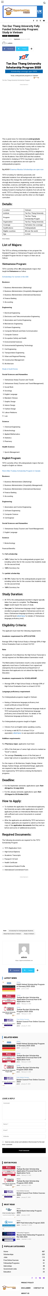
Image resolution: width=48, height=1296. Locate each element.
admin (10, 43)
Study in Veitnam (29, 933)
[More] (31, 49)
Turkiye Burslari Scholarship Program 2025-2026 (28, 1011)
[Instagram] (37, 21)
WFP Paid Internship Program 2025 (31, 1223)
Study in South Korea (10, 369)
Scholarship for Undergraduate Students (21, 930)
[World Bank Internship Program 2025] (8, 1213)
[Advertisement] (24, 110)
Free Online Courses (23, 1019)
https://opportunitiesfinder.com (24, 960)
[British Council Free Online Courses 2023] (8, 1023)
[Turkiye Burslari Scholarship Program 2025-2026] (8, 1011)
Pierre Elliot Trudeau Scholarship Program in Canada (21, 471)
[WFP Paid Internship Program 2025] (8, 1225)
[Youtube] (44, 21)
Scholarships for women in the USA (15, 277)
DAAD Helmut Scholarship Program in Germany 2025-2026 (31, 985)
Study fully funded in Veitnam (12, 933)
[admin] (4, 43)
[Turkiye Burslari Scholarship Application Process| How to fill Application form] (8, 999)
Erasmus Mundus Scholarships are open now (26, 169)
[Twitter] (40, 21)
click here (17, 733)
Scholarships (13, 36)
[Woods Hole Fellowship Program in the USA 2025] (8, 1237)
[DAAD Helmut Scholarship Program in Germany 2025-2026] (8, 986)
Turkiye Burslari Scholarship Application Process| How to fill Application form (29, 999)
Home (5, 36)
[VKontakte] (40, 1278)
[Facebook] (33, 21)
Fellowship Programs (23, 1232)
